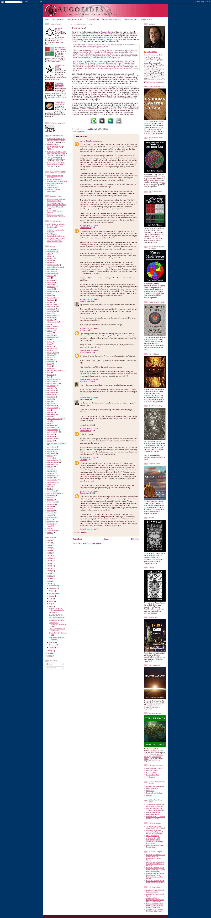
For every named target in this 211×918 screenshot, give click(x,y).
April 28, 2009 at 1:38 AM (89, 299)
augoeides (51, 287)
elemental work (52, 322)
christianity (51, 306)
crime (49, 313)
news (49, 416)
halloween (50, 350)
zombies (50, 533)
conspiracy (51, 309)
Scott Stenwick (85, 228)
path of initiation (52, 432)
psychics (50, 451)
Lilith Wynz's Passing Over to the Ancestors (155, 891)
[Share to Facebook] (104, 129)
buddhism (50, 300)
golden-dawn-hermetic (88, 141)
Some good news (152, 788)
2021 (49, 553)
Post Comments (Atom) (92, 543)
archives (50, 276)
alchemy (50, 258)
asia (48, 278)
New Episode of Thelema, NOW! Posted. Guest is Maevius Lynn (56, 225)
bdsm (49, 293)
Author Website (146, 19)
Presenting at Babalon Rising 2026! (55, 176)
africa (49, 254)
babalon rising (52, 291)
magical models (52, 379)
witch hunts (51, 521)
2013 (49, 573)
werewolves (51, 517)
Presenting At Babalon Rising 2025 (55, 184)
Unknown (83, 330)
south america (52, 480)
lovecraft (50, 375)
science (50, 473)
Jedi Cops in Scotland (56, 620)
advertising (51, 251)
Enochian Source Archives (111, 19)
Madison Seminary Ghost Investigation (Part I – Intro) (155, 881)
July (51, 598)
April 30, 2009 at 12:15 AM (89, 458)
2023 (49, 548)
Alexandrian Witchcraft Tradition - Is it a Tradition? (155, 809)
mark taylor (51, 386)
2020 (49, 555)
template (50, 500)
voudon (50, 515)
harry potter (51, 353)
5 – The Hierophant (152, 775)
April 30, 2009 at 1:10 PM (89, 529)
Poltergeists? (53, 612)
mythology (51, 403)
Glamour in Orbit (152, 770)
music (49, 399)
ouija (49, 423)
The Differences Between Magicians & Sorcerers (155, 910)
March (51, 642)
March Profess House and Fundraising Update (56, 200)
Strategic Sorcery (107, 32)
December (53, 586)
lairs (48, 372)
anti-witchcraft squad (54, 267)
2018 (49, 560)
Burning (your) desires (154, 793)
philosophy (51, 436)
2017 (49, 563)
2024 (49, 545)
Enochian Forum (93, 19)
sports (49, 486)
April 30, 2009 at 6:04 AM (89, 491)
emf (48, 324)
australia (50, 289)
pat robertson (52, 430)
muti (48, 401)
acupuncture (51, 249)
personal (50, 434)
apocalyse (51, 271)
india (49, 364)
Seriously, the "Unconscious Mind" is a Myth (58, 624)
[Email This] (97, 129)
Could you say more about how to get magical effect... (56, 152)
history (49, 357)
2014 (49, 571)
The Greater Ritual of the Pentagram (59, 84)
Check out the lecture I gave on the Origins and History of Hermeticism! (154, 831)
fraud (49, 344)
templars (50, 497)
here (153, 123)
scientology (51, 475)
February (52, 645)
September (53, 593)
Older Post (135, 539)
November (53, 588)
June (51, 601)
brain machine (52, 298)
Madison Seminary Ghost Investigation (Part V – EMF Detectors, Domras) (155, 869)
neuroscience (52, 408)
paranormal (51, 427)
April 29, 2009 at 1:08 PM (89, 397)
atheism (50, 284)
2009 (49, 583)
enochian (50, 328)
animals (50, 262)
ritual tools (51, 464)
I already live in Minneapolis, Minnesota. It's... (55, 146)
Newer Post (77, 539)
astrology (50, 280)
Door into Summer (152, 814)
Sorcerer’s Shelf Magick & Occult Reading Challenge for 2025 (155, 863)
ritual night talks (52, 460)
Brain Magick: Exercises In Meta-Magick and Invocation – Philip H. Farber (155, 857)
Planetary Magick (58, 29)
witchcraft (50, 524)
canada (50, 302)
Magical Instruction (131, 19)
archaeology (51, 273)
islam (49, 366)
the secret (50, 504)
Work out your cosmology (155, 786)
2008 (49, 651)
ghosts (49, 346)
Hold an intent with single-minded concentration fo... (56, 139)
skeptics (50, 477)
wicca (49, 519)
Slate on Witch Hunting (56, 617)
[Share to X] (102, 129)
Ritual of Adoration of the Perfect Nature (155, 846)
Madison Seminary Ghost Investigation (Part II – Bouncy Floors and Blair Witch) (155, 876)
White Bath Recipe (152, 836)
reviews (50, 458)
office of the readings (54, 419)
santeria (50, 469)
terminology (51, 502)
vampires (50, 510)
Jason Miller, (85, 399)
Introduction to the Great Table (60, 48)
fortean (49, 342)
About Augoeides (58, 19)
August (52, 596)
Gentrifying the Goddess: (155, 768)
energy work (51, 326)
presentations (52, 449)
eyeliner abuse (52, 337)
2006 (49, 656)
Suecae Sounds (86, 381)
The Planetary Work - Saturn (60, 103)
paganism (50, 425)
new (48, 410)
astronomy (51, 282)
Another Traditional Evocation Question (56, 609)
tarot (49, 489)
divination (50, 317)
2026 (49, 540)
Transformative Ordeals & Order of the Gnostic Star (155, 805)
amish (49, 260)
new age (50, 412)
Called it (149, 795)
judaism (50, 368)
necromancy (51, 405)
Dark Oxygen (52, 234)
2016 (49, 566)
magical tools (52, 381)
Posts (50, 664)
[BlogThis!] (100, 129)
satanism (50, 471)
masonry (50, 388)
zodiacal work (52, 530)
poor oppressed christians (56, 443)
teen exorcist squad (54, 493)
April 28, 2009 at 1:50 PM (89, 351)
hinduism (50, 355)
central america (52, 304)
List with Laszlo (86, 301)
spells (49, 484)
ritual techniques (53, 462)
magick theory (52, 383)
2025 (49, 543)
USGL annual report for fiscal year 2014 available (56, 215)
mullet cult (51, 397)
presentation (51, 447)
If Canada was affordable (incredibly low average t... (56, 163)
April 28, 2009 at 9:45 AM (89, 328)
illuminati (50, 361)
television (50, 495)
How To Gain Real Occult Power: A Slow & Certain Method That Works (154, 905)
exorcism (50, 335)
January (52, 647)
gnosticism (51, 348)
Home (46, 19)
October (52, 591)
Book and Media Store (75, 19)
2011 (49, 578)
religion (50, 456)
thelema (50, 506)
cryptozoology (52, 315)
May (51, 603)
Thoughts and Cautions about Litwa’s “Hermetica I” (155, 827)
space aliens (51, 482)
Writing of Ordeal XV (153, 812)
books (49, 295)
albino (49, 256)
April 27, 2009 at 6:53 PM (89, 226)
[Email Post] (95, 129)
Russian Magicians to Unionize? (56, 638)
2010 (49, 581)
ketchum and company (55, 370)
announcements (53, 265)
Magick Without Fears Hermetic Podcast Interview (57, 180)
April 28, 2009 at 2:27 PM (89, 380)
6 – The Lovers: (151, 772)
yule (48, 528)
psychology (51, 453)
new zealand (51, 414)
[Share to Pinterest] (107, 129)
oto (48, 421)
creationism (51, 311)
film (48, 339)
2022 (49, 550)
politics (49, 441)
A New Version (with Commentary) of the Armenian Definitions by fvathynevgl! (154, 840)
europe (49, 331)
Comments (52, 668)
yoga (49, 526)
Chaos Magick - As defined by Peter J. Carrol (155, 817)
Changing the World (55, 615)
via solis (50, 513)
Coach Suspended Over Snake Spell (57, 629)
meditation (51, 390)
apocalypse (51, 269)
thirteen (50, 508)
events (49, 333)
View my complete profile (155, 82)
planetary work (52, 438)
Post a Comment (80, 533)
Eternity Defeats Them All (56, 236)
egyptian (50, 320)
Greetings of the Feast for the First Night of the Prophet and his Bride (56, 239)
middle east (51, 392)
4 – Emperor (150, 777)
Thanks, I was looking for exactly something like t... (56, 158)
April (51, 606)
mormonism (51, 394)
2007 (49, 653)
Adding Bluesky (52, 187)
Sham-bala (150, 791)
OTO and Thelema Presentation (53, 190)
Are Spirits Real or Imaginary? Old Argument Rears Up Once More (155, 899)
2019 (49, 558)
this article (99, 37)
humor (49, 359)
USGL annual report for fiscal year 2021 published (56, 204)
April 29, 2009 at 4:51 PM (89, 429)
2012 (49, 576)
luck (48, 377)
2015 (49, 568)
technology (51, 491)
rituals (49, 466)
